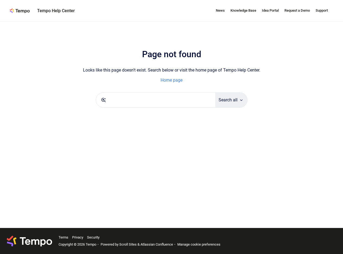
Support (322, 10)
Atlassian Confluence (156, 244)
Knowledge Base (243, 10)
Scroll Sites (128, 244)
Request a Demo (297, 10)
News (220, 10)
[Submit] (103, 100)
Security (93, 237)
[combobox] (155, 100)
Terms (63, 237)
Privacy (77, 237)
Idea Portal (270, 10)
